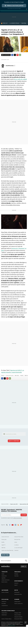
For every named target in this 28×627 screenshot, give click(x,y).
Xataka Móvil (4, 576)
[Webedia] (5, 567)
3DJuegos (16, 574)
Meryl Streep (23, 23)
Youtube (12, 524)
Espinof (15, 585)
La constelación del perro (14, 23)
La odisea (16, 545)
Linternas (16, 550)
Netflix (3, 542)
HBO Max (3, 547)
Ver (14, 440)
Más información (12, 625)
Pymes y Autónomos (18, 603)
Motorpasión (16, 592)
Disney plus (4, 539)
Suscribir (23, 515)
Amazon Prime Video (18, 536)
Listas (15, 542)
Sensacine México (17, 614)
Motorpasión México (18, 618)
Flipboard (17, 55)
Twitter (15, 55)
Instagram (15, 524)
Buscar (26, 560)
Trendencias (4, 601)
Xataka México (4, 612)
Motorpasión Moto (18, 594)
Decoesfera (4, 603)
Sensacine (16, 583)
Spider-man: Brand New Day (7, 550)
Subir (22, 566)
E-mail (20, 55)
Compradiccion (5, 605)
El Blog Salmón (17, 601)
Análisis (17, 375)
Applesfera (4, 578)
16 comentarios (6, 54)
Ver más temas (5, 555)
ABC (22, 375)
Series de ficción (9, 375)
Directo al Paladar (5, 592)
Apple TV (3, 545)
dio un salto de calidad (20, 79)
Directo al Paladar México (6, 618)
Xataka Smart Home (5, 580)
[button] (10, 65)
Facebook (12, 55)
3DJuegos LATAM (17, 612)
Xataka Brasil (4, 614)
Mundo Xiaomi (4, 582)
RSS (18, 524)
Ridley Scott (5, 23)
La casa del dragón (18, 547)
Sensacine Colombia (18, 616)
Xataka (3, 574)
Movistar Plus (17, 539)
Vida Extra (16, 576)
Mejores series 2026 (14, 504)
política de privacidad (17, 518)
